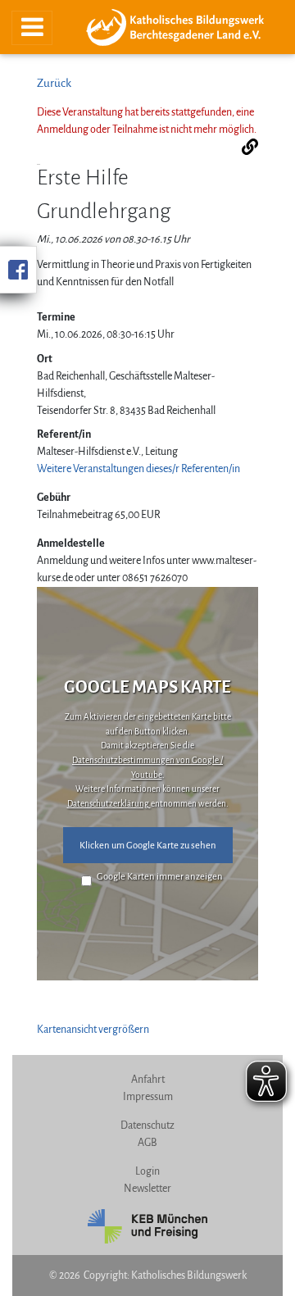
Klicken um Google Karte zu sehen (147, 845)
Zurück (54, 83)
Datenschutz (147, 1125)
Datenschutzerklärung (109, 803)
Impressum (148, 1097)
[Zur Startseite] (180, 28)
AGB (147, 1142)
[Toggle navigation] (31, 28)
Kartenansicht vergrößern (93, 1029)
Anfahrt (148, 1079)
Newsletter (147, 1188)
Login (147, 1171)
